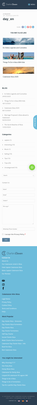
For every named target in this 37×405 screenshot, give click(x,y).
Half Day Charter (7, 334)
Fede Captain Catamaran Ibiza (12, 267)
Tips (5, 158)
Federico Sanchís (12, 16)
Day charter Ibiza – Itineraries (12, 321)
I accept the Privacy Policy (15, 234)
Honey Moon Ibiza (8, 369)
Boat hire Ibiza (7, 347)
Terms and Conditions (9, 308)
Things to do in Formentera (11, 382)
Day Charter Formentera (10, 331)
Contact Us (6, 258)
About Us (5, 261)
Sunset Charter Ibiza (8, 337)
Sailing (6, 154)
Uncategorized (9, 167)
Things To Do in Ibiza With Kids (14, 62)
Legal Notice (6, 299)
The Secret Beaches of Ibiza (13, 125)
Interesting (8, 145)
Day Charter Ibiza (8, 327)
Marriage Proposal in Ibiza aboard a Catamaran (15, 116)
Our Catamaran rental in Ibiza (12, 264)
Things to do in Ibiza (8, 379)
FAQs (4, 312)
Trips (6, 163)
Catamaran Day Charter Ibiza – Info (14, 343)
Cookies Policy (7, 305)
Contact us (12, 400)
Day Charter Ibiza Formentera (12, 324)
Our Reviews (6, 274)
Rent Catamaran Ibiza (9, 350)
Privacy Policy (6, 302)
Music (6, 149)
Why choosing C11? (8, 363)
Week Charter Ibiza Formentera (12, 340)
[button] (32, 167)
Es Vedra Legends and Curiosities (15, 48)
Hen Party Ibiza (7, 366)
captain (6, 140)
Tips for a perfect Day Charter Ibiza (13, 385)
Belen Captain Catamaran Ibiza (12, 270)
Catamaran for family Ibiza (11, 372)
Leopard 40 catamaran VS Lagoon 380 (15, 375)
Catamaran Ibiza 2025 (10, 77)
